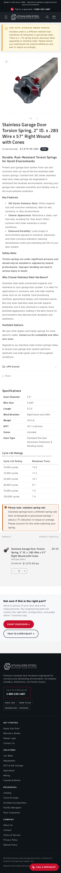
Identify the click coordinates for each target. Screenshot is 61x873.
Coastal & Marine (11, 780)
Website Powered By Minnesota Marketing (21, 866)
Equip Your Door (11, 728)
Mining (6, 775)
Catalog (7, 793)
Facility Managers (12, 807)
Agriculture (8, 770)
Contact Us (9, 743)
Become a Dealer (11, 733)
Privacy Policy (10, 840)
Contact (7, 830)
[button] (6, 17)
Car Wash (8, 755)
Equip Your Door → (18, 624)
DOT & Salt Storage (13, 765)
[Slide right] (37, 118)
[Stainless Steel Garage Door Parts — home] (20, 666)
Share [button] (8, 376)
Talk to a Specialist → (20, 633)
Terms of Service (11, 835)
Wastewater (9, 760)
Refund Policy (10, 845)
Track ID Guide (10, 798)
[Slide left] (24, 118)
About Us (8, 825)
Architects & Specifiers (15, 803)
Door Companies (11, 812)
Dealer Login (9, 738)
